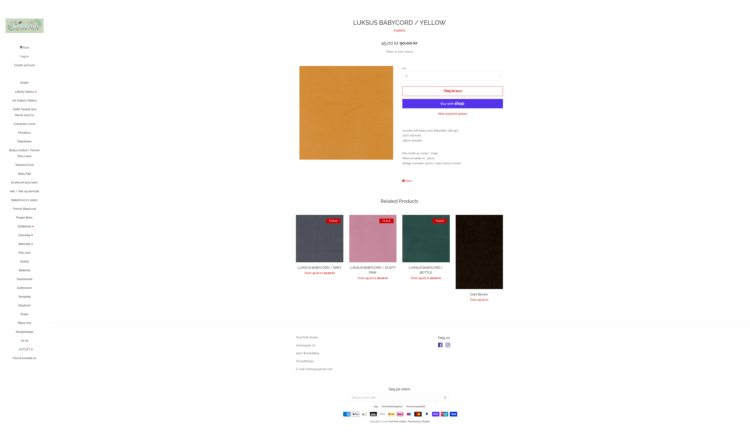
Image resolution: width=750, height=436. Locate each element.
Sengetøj (24, 296)
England (399, 30)
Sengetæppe (24, 332)
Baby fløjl (24, 173)
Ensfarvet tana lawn (24, 182)
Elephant (24, 305)
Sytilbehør (24, 226)
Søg (376, 406)
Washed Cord (24, 165)
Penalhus (24, 132)
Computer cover (24, 124)
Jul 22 (24, 340)
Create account (24, 65)
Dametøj (24, 235)
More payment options (452, 113)
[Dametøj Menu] (32, 235)
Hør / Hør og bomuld (24, 191)
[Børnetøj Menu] (32, 244)
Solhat (24, 261)
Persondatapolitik (415, 406)
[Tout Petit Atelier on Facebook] (440, 346)
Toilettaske (24, 141)
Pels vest (24, 252)
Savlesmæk (24, 279)
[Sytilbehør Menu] (33, 226)
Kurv (25, 47)
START (24, 83)
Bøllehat (24, 270)
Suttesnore (24, 288)
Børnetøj (24, 244)
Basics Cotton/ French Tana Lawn (24, 153)
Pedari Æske (24, 217)
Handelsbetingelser (392, 406)
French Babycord (24, 209)
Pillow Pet (24, 323)
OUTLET (24, 349)
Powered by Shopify (419, 421)
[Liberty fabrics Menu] (36, 92)
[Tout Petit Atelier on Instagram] (448, 346)
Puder (25, 314)
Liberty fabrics (24, 91)
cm (404, 68)
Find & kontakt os (24, 358)
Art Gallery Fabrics (24, 100)
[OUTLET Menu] (32, 349)
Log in (24, 56)
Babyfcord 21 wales (24, 200)
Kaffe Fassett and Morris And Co (24, 112)
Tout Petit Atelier (397, 421)
